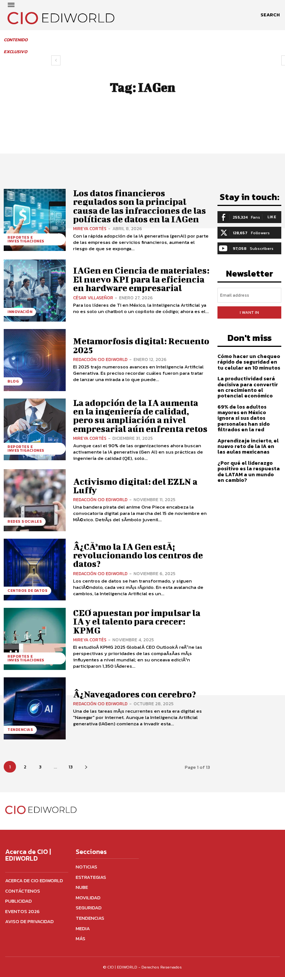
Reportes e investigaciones (26, 239)
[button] (270, 15)
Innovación (19, 312)
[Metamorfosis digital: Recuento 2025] (35, 360)
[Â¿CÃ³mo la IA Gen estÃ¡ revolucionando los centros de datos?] (35, 570)
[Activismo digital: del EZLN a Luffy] (35, 500)
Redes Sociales (24, 521)
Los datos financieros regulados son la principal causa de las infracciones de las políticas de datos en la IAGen (139, 206)
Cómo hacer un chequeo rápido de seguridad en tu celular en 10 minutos (248, 362)
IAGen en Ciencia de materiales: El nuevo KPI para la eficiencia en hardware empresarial (141, 279)
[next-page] (86, 767)
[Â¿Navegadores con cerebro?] (35, 708)
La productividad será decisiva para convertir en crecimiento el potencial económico (247, 387)
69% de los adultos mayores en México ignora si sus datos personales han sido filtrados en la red (243, 418)
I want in (249, 312)
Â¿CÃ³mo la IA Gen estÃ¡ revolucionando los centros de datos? (138, 555)
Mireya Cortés (90, 228)
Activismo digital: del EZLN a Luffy (135, 485)
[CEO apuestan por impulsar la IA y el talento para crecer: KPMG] (35, 639)
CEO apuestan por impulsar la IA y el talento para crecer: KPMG (136, 621)
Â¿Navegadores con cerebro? (134, 694)
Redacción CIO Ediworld (100, 359)
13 (71, 766)
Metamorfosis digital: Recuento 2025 (141, 345)
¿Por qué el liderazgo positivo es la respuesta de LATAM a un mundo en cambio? (248, 471)
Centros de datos (27, 590)
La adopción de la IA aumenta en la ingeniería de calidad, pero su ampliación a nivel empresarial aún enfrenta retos (140, 415)
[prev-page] (55, 60)
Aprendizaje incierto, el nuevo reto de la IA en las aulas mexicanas (248, 446)
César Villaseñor (93, 297)
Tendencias (20, 729)
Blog (13, 381)
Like (272, 217)
